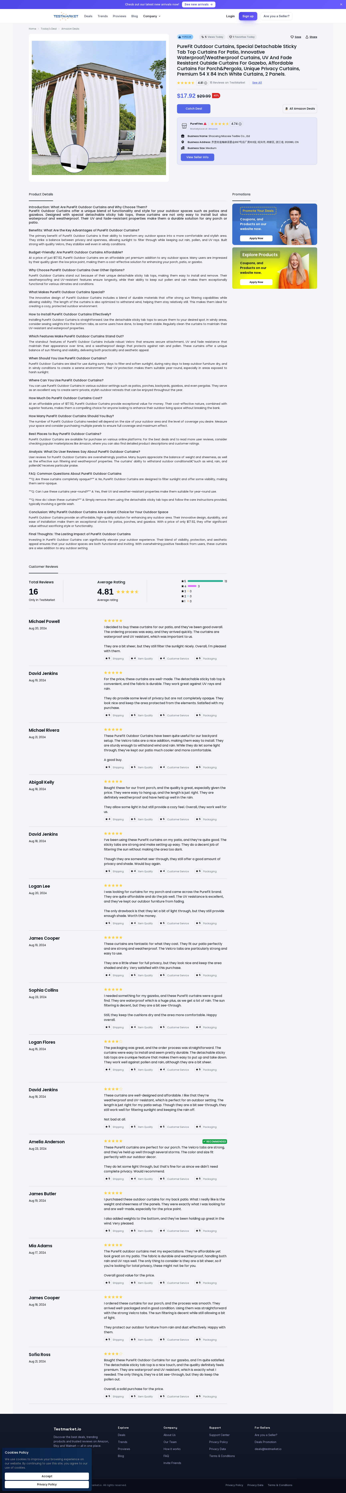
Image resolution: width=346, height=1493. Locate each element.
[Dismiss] (341, 4)
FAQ (166, 1456)
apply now (256, 238)
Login (230, 16)
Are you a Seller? (277, 16)
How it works (172, 1449)
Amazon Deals (70, 28)
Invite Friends (172, 1463)
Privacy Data (217, 1449)
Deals (88, 16)
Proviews (119, 16)
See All (257, 83)
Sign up (248, 16)
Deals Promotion (265, 1442)
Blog (134, 16)
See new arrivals (197, 4)
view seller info (197, 157)
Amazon (213, 128)
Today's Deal (49, 28)
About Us (170, 1435)
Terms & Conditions (222, 1456)
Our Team (170, 1442)
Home (32, 28)
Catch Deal (194, 109)
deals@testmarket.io (268, 1449)
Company (150, 16)
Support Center (219, 1435)
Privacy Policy (218, 1442)
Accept (47, 1476)
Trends (103, 16)
